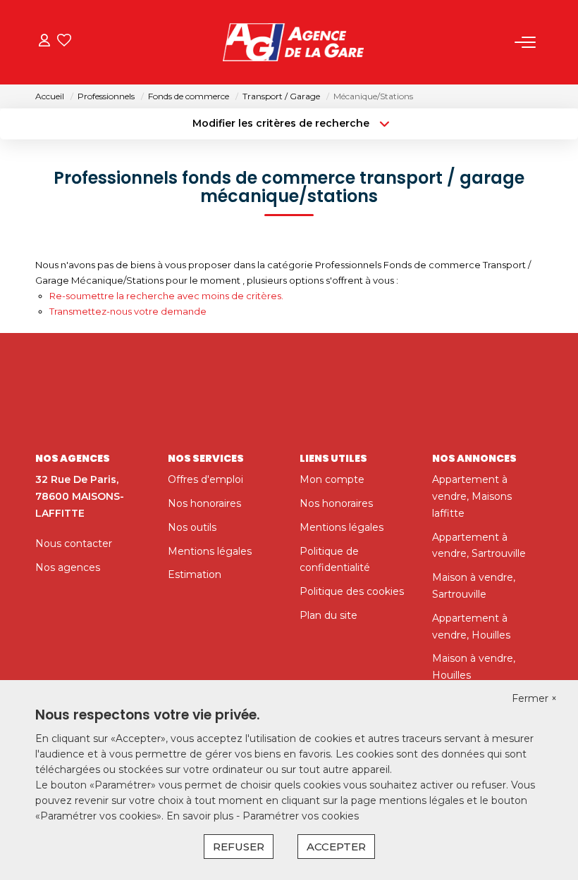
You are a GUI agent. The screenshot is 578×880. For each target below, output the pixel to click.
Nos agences (67, 567)
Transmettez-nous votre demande (128, 311)
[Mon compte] (44, 41)
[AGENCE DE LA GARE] (293, 42)
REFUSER (238, 846)
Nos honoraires (204, 503)
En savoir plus (201, 816)
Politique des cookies (352, 591)
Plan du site (328, 615)
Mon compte (332, 479)
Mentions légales (210, 551)
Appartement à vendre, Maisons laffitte (472, 496)
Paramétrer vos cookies (300, 816)
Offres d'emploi (205, 479)
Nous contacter (73, 543)
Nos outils (192, 527)
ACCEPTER (336, 846)
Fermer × (534, 698)
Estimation (194, 574)
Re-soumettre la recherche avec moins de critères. (166, 295)
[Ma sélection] (64, 41)
